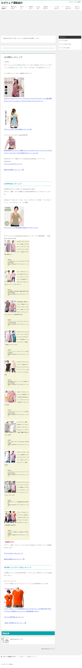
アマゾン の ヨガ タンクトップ (13, 164)
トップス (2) (64, 40)
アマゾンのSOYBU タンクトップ (14, 617)
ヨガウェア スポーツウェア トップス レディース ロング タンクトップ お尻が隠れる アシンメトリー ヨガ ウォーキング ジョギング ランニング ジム (28, 100)
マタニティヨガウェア (68, 7)
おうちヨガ (38, 7)
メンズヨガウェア (56, 7)
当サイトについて (77, 7)
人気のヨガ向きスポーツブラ (16, 639)
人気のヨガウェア (45, 7)
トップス (7, 61)
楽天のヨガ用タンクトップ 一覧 (14, 169)
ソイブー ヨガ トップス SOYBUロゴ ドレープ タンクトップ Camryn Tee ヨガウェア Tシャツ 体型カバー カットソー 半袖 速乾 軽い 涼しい (27, 610)
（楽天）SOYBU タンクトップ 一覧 (15, 623)
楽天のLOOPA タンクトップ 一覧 (14, 559)
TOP (9, 656)
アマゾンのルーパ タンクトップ (13, 553)
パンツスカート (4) (66, 44)
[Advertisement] (41, 22)
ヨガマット (21, 7)
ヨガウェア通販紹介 (12, 2)
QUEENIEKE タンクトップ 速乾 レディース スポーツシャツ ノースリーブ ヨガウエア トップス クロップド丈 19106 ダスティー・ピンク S (28, 152)
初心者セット (31, 7)
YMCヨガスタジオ (14, 7)
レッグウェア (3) (65, 47)
